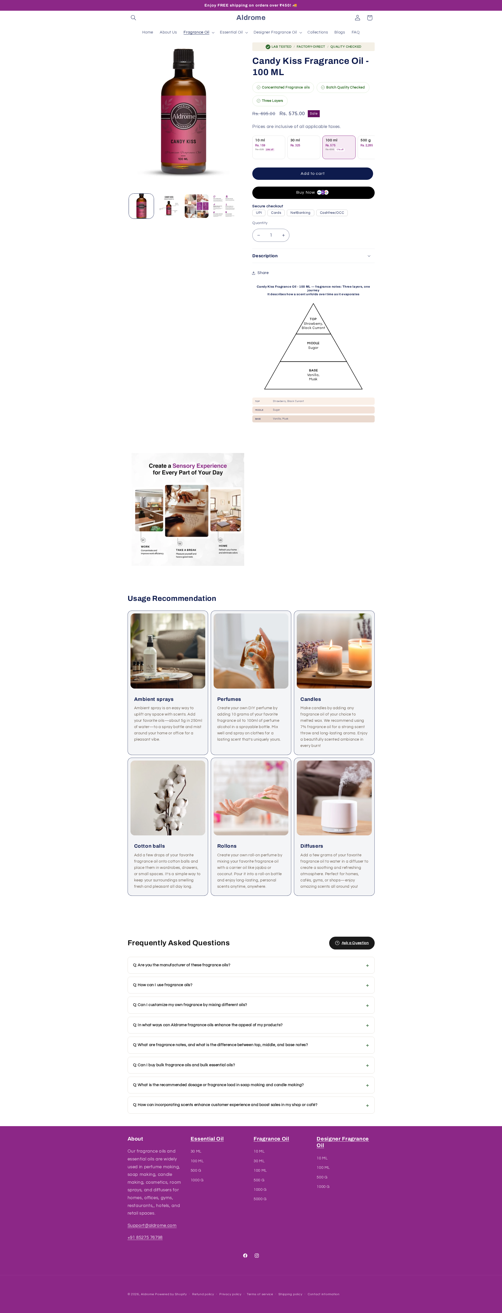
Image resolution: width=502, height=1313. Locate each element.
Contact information (324, 1294)
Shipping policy (290, 1294)
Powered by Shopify (171, 1294)
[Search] (134, 18)
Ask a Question (355, 943)
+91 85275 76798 (145, 1237)
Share (263, 273)
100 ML (197, 1161)
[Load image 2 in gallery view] (169, 206)
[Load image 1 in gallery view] (141, 206)
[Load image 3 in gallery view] (196, 206)
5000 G (260, 1199)
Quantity (259, 223)
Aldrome (147, 1294)
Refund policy (203, 1294)
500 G (196, 1171)
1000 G (197, 1180)
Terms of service (260, 1294)
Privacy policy (230, 1294)
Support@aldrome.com (152, 1225)
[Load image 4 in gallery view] (224, 206)
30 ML (196, 1152)
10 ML (259, 1152)
